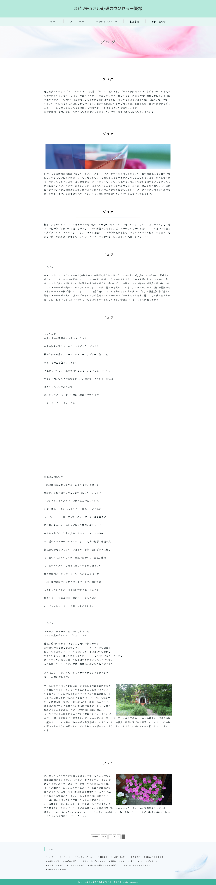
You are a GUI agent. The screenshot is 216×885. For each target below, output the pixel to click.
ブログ (108, 79)
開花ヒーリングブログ (57, 869)
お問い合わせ (159, 21)
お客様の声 (135, 857)
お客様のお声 (53, 861)
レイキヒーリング (55, 865)
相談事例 (134, 21)
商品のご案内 (71, 861)
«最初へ (95, 836)
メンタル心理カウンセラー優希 (104, 882)
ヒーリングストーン (148, 861)
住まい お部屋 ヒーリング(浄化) (104, 865)
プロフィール (77, 21)
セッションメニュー (106, 21)
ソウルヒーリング (76, 865)
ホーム (53, 21)
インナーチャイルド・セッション (138, 865)
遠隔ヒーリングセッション (94, 861)
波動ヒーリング (117, 861)
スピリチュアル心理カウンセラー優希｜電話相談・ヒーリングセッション (108, 9)
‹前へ (104, 836)
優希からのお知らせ (154, 857)
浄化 (132, 861)
